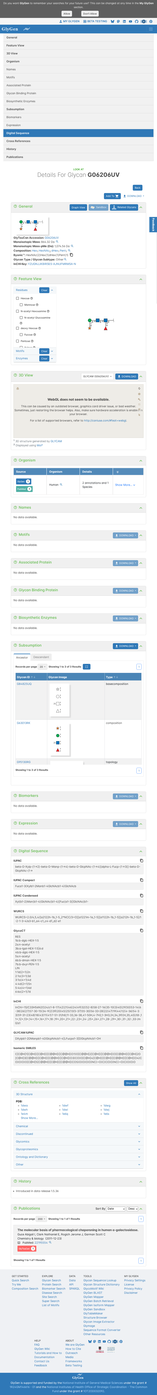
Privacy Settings (134, 1280)
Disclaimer (131, 1292)
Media (69, 1357)
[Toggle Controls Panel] (139, 399)
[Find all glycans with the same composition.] (69, 251)
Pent (63, 250)
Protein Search (51, 1284)
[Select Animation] (17, 388)
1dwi (65, 1109)
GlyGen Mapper (93, 1296)
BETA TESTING (97, 21)
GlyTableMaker (93, 1313)
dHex (54, 250)
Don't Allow (90, 13)
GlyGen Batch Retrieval (98, 1301)
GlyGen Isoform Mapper (99, 1305)
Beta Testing (73, 1365)
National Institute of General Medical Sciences (93, 1382)
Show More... (29, 1118)
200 (40, 1218)
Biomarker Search (53, 1288)
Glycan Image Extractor (99, 1321)
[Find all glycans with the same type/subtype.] (65, 260)
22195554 (41, 1242)
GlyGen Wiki (42, 1348)
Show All (131, 1083)
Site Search (49, 1296)
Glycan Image (57, 677)
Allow (66, 13)
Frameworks (73, 1361)
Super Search (50, 1301)
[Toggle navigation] (151, 29)
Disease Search (52, 1292)
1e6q (65, 1113)
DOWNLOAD (134, 195)
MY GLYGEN (71, 21)
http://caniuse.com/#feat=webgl (105, 420)
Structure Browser (95, 1317)
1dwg (106, 1105)
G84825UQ (24, 683)
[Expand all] (117, 472)
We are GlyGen (75, 1344)
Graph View (78, 207)
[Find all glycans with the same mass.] (57, 242)
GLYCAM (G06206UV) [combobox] (96, 376)
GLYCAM (56, 441)
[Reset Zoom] (139, 388)
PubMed (23, 488)
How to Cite (73, 1348)
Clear (44, 290)
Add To (110, 195)
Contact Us (41, 1361)
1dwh (24, 1109)
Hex (34, 250)
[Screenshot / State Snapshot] (139, 393)
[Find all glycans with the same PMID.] (50, 1243)
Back (137, 187)
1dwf (65, 1105)
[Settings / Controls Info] (139, 409)
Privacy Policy (133, 1288)
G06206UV (52, 237)
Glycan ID (23, 677)
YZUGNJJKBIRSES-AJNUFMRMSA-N (52, 264)
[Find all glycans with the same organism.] (61, 485)
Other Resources (94, 1334)
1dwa (24, 1105)
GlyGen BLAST (92, 1292)
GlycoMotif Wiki (93, 1288)
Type (109, 677)
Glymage (89, 1325)
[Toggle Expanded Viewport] (139, 404)
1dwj (106, 1109)
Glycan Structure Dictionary (101, 1284)
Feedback (40, 1365)
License (129, 1284)
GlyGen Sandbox (94, 1309)
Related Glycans (126, 207)
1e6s (106, 1113)
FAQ (37, 1344)
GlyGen (23, 481)
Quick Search (20, 1280)
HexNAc (44, 250)
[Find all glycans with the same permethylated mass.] (72, 246)
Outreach (71, 1353)
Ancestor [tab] (22, 657)
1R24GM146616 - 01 (22, 1387)
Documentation (44, 1357)
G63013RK (23, 723)
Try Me (16, 1284)
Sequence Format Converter (102, 1330)
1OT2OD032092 (93, 1391)
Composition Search (25, 1288)
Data (72, 1280)
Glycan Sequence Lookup (99, 1280)
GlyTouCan (26, 1248)
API (71, 1284)
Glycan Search (51, 1280)
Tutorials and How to (48, 1353)
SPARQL (74, 1288)
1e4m (24, 1113)
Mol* (40, 445)
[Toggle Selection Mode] (139, 414)
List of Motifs (50, 1305)
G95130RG (24, 762)
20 (41, 666)
